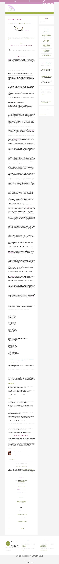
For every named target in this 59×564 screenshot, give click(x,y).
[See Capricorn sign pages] (37, 557)
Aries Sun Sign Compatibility (24, 500)
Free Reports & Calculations (46, 55)
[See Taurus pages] (19, 557)
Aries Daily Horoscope (24, 480)
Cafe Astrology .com (14, 7)
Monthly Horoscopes (43, 546)
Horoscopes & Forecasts (46, 34)
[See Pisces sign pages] (42, 557)
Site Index (22, 528)
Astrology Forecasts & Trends (46, 35)
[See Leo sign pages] (26, 557)
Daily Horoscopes (43, 545)
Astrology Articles (46, 36)
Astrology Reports (46, 31)
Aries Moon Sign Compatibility (21, 501)
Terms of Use (24, 546)
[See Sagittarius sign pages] (35, 557)
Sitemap (23, 547)
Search (23, 550)
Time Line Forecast (45, 69)
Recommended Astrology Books (22, 521)
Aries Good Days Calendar (21, 486)
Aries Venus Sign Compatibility (21, 502)
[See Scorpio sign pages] (33, 557)
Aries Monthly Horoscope (21, 482)
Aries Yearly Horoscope (21, 481)
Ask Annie (46, 39)
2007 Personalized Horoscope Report (27, 469)
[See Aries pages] (17, 557)
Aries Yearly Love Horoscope (21, 483)
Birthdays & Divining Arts (46, 45)
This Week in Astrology (43, 550)
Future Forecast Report (23, 489)
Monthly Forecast (12, 448)
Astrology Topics (46, 51)
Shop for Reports (42, 542)
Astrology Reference (46, 50)
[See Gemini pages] (22, 557)
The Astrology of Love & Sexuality (22, 514)
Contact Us (23, 545)
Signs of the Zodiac (46, 41)
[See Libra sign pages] (30, 557)
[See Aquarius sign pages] (39, 557)
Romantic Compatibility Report (30, 471)
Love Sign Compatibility (46, 44)
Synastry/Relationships (46, 46)
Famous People (46, 40)
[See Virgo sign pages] (28, 557)
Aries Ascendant (21, 497)
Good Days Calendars (43, 547)
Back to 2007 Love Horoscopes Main (21, 466)
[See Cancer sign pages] (24, 557)
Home (23, 542)
